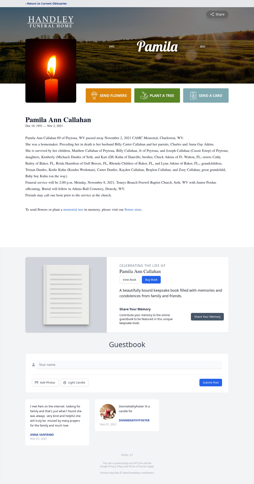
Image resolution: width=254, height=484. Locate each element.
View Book (129, 279)
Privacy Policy (115, 466)
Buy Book (151, 279)
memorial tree (73, 209)
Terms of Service (138, 466)
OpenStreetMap (131, 472)
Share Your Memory (207, 316)
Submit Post (211, 382)
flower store (133, 209)
